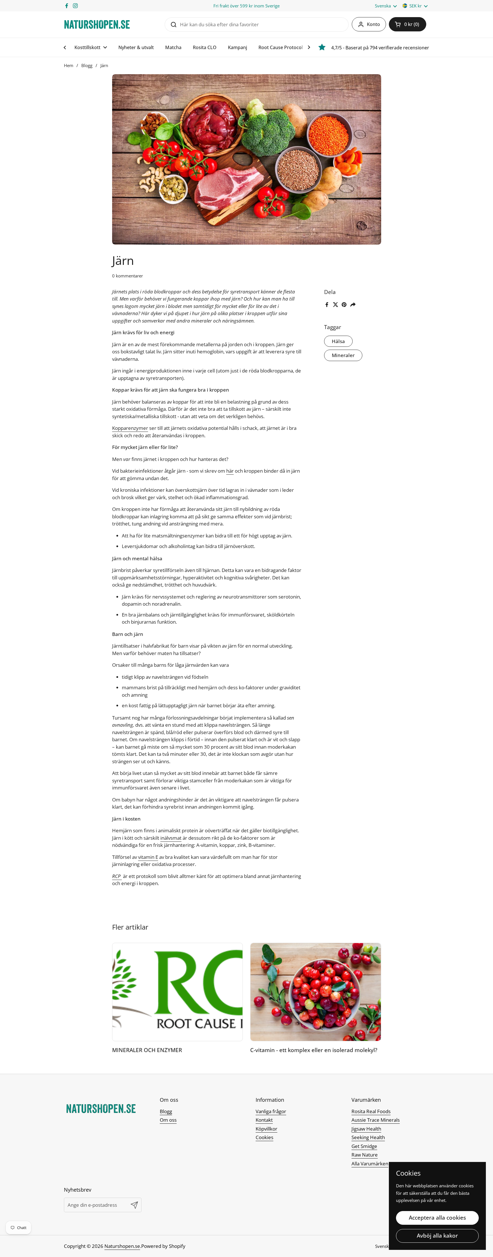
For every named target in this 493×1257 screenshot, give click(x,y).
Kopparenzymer (130, 428)
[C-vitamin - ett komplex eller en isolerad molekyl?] (315, 992)
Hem (68, 65)
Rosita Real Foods (371, 1111)
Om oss (168, 1120)
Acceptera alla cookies (437, 1217)
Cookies (264, 1137)
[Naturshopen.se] (97, 24)
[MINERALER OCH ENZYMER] (177, 992)
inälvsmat (170, 838)
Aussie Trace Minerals (375, 1120)
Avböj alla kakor (437, 1235)
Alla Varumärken (369, 1163)
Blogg (86, 65)
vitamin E (148, 857)
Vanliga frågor (271, 1111)
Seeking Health (368, 1137)
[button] (407, 24)
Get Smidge (364, 1146)
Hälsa (338, 341)
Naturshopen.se (122, 1246)
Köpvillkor (266, 1128)
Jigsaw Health (366, 1128)
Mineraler (343, 355)
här (230, 471)
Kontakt (264, 1120)
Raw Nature (364, 1154)
